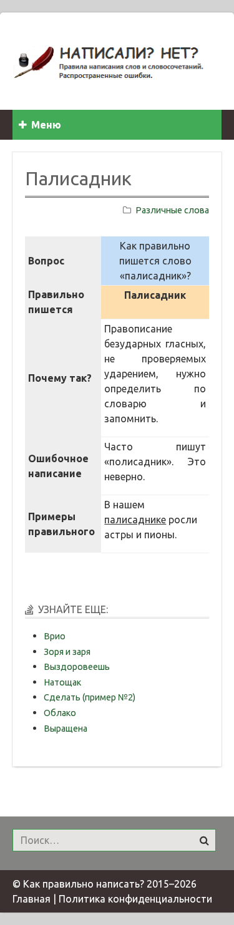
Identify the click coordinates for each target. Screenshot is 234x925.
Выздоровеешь (77, 667)
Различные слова (172, 210)
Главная (31, 898)
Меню (46, 124)
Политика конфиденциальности (135, 898)
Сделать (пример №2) (89, 697)
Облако (60, 713)
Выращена (65, 729)
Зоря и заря (67, 652)
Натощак (62, 682)
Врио (55, 636)
